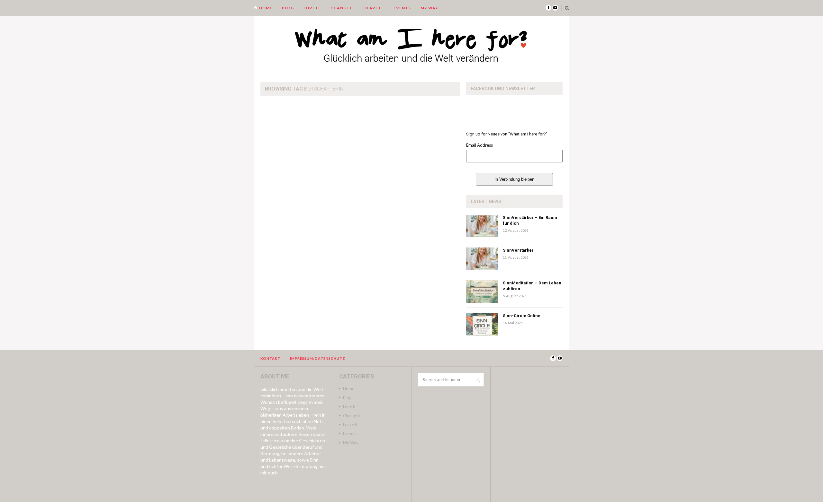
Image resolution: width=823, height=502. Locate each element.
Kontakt (270, 358)
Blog (288, 7)
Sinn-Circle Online (521, 315)
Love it (312, 7)
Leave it (374, 7)
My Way (429, 7)
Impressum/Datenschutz (317, 358)
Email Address (479, 145)
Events (402, 7)
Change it (342, 7)
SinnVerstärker (518, 250)
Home (265, 7)
